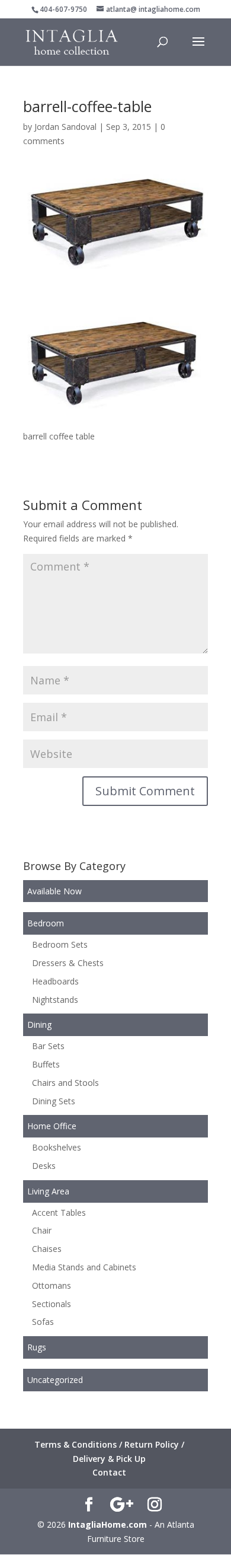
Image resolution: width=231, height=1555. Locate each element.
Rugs (36, 1347)
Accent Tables (59, 1212)
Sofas (43, 1321)
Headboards (55, 981)
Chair (42, 1230)
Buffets (46, 1064)
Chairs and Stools (65, 1082)
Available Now (54, 891)
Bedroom (45, 923)
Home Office (51, 1126)
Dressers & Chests (68, 962)
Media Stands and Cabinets (84, 1267)
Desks (44, 1165)
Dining (39, 1024)
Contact (109, 1472)
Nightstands (55, 999)
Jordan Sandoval (65, 126)
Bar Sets (48, 1045)
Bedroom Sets (60, 944)
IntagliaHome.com (107, 1524)
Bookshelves (56, 1147)
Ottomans (51, 1285)
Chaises (47, 1248)
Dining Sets (53, 1101)
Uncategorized (55, 1379)
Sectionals (51, 1303)
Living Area (48, 1191)
